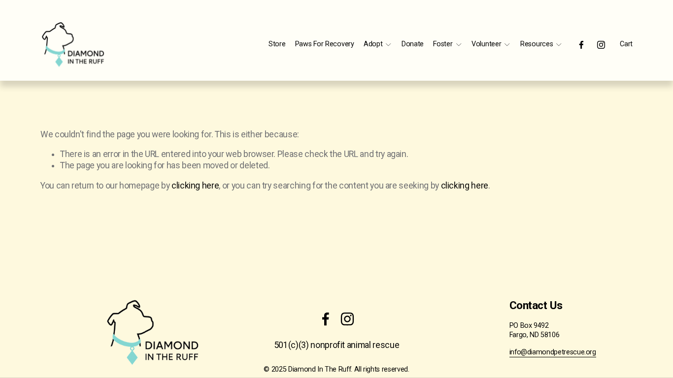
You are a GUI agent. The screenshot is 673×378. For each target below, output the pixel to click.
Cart (626, 44)
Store (277, 44)
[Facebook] (581, 45)
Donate (413, 44)
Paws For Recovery (324, 44)
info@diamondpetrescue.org (552, 352)
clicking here (195, 185)
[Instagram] (601, 45)
